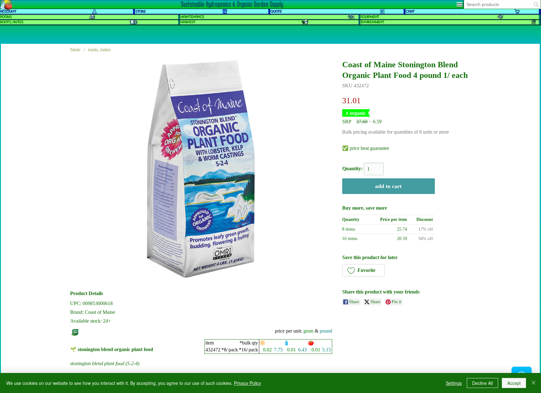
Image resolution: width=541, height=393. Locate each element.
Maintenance (192, 16)
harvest (187, 22)
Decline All (482, 383)
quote (275, 11)
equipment (369, 16)
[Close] (533, 383)
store (140, 11)
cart (409, 11)
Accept (514, 383)
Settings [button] (454, 383)
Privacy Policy (247, 383)
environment (372, 22)
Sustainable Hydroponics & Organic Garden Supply (232, 4)
